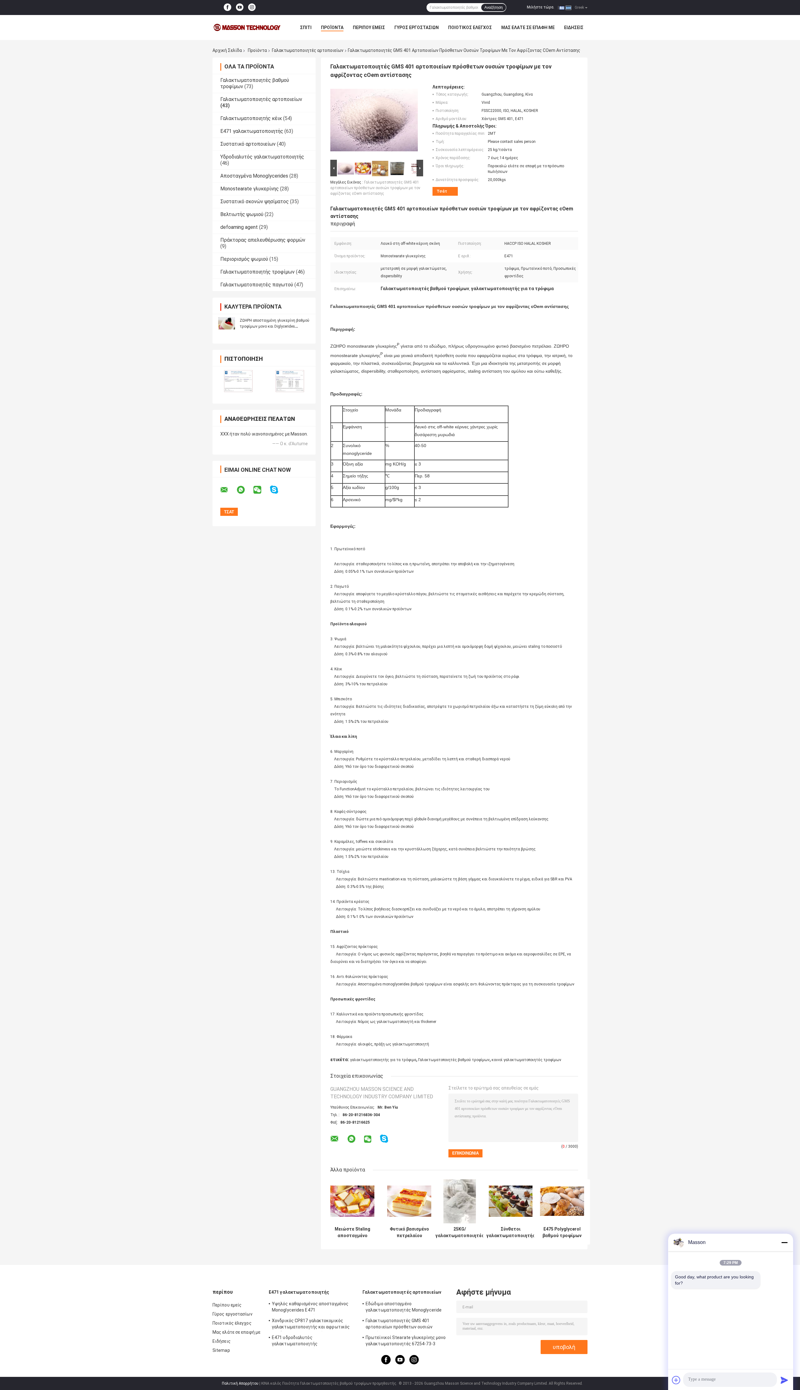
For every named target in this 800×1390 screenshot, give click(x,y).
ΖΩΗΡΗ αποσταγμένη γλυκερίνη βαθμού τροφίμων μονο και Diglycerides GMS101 (274, 326)
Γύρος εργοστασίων (416, 27)
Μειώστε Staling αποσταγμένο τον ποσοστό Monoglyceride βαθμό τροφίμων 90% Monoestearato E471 (352, 1232)
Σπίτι (306, 27)
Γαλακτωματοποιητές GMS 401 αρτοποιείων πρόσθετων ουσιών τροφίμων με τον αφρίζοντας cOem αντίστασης (375, 188)
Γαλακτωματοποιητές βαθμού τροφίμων (454, 1060)
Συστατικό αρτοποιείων (248, 144)
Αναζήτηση (493, 7)
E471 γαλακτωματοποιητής (251, 131)
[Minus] (784, 1242)
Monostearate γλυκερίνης (249, 189)
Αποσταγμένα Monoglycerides (254, 176)
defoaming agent (239, 227)
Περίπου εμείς (369, 27)
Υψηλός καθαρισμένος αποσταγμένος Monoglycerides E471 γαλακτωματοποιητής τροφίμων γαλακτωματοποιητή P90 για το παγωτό (313, 1307)
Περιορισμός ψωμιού (244, 259)
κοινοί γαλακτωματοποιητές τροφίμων (526, 1060)
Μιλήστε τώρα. (540, 7)
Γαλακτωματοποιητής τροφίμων (257, 272)
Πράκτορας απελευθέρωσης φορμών (262, 240)
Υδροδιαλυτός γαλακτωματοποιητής (262, 157)
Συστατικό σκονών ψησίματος (254, 201)
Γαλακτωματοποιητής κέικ (251, 118)
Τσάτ (442, 191)
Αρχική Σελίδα (227, 50)
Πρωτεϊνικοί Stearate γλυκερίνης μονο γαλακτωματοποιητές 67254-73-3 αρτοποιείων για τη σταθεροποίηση (406, 1341)
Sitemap (221, 1350)
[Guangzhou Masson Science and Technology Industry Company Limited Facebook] (227, 7)
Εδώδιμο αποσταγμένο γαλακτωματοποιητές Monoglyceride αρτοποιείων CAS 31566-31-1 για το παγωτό (404, 1307)
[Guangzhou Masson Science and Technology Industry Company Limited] (246, 27)
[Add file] (676, 1380)
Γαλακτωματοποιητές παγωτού (256, 285)
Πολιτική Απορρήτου (240, 1383)
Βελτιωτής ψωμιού (241, 214)
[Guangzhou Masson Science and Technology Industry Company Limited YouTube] (239, 7)
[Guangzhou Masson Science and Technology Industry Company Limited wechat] (261, 490)
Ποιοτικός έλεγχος (470, 27)
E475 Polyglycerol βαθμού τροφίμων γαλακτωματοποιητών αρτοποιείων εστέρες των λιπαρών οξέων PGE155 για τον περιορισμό (562, 1232)
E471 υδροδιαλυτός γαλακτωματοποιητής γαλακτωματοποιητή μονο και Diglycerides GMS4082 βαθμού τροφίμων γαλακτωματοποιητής (313, 1341)
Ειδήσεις (573, 27)
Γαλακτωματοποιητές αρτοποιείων (307, 50)
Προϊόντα (332, 27)
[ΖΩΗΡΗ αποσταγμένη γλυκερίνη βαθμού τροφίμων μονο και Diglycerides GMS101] (226, 323)
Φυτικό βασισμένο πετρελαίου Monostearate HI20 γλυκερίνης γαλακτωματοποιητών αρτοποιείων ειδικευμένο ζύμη (409, 1232)
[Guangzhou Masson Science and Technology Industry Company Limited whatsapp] (244, 490)
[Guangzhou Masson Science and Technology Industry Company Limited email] (228, 490)
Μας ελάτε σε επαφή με (528, 27)
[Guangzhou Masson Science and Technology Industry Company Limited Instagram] (252, 7)
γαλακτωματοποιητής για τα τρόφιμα (383, 1060)
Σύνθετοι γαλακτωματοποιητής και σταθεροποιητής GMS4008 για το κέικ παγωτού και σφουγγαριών (510, 1232)
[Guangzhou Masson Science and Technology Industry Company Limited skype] (278, 490)
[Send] (784, 1380)
